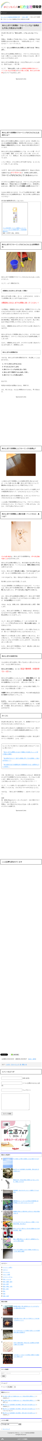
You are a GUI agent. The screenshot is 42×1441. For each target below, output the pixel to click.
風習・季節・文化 (7, 1286)
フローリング (15, 1064)
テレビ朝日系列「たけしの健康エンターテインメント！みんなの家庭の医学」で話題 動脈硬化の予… (15, 229)
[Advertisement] (21, 101)
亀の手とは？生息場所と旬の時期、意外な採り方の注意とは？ (19, 1404)
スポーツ (5, 1270)
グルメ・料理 (6, 1274)
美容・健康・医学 (7, 1281)
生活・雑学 (32, 1059)
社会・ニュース (7, 1279)
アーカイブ (4, 1387)
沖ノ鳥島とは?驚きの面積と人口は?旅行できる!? (26, 1159)
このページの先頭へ (22, 1439)
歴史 (4, 1291)
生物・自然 (6, 1296)
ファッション (6, 1272)
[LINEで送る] (15, 1054)
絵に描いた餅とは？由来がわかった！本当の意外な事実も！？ (19, 1396)
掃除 (23, 1064)
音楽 (4, 1293)
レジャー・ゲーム (7, 1277)
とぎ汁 (8, 1064)
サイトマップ (6, 1429)
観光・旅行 (6, 1289)
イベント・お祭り (7, 1267)
